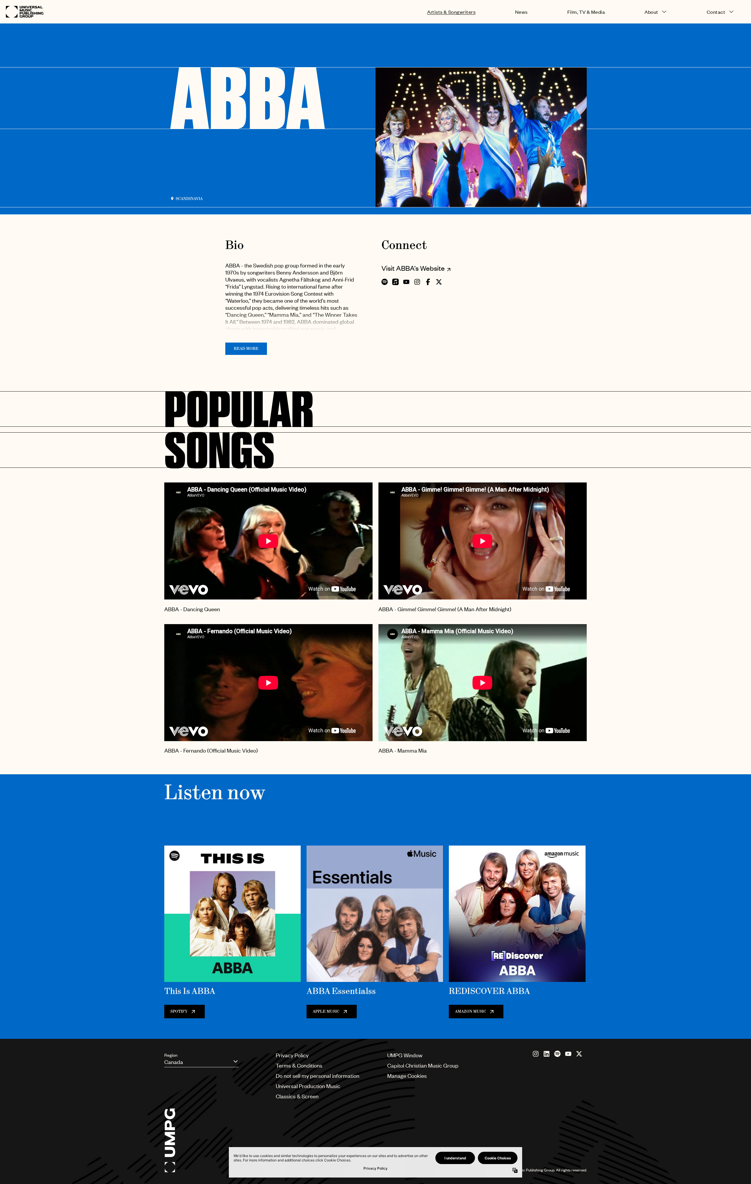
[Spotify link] (557, 1054)
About (651, 12)
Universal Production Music (308, 1086)
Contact (716, 12)
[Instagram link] (535, 1054)
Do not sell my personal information (317, 1075)
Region (170, 1055)
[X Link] (579, 1054)
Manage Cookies (407, 1075)
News (521, 12)
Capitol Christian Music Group (423, 1065)
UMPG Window (404, 1055)
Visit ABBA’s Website (413, 267)
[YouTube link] (568, 1054)
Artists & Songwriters (451, 12)
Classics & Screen (297, 1096)
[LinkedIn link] (546, 1054)
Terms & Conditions (299, 1065)
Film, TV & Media (586, 12)
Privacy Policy (292, 1055)
